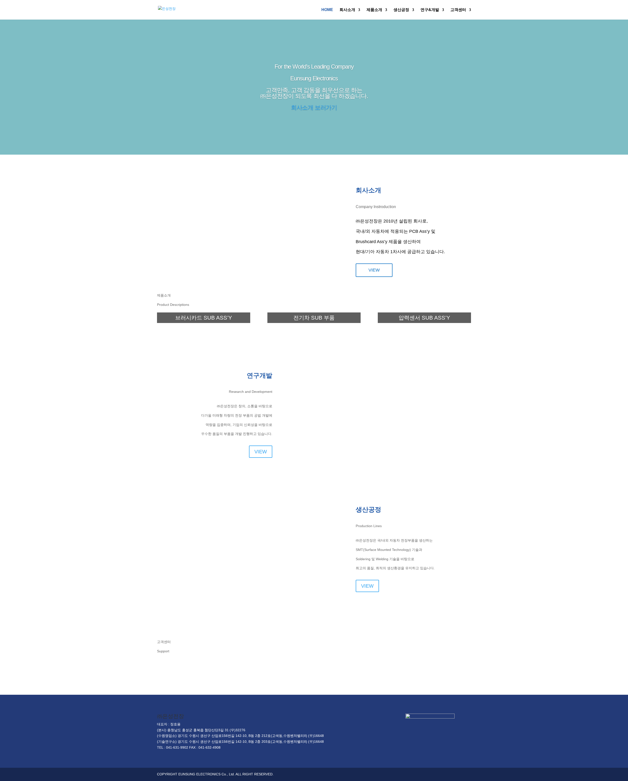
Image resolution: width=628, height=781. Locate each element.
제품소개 (374, 10)
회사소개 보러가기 (314, 107)
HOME (327, 10)
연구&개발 (429, 10)
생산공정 (401, 10)
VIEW (374, 270)
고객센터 (458, 10)
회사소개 (347, 10)
